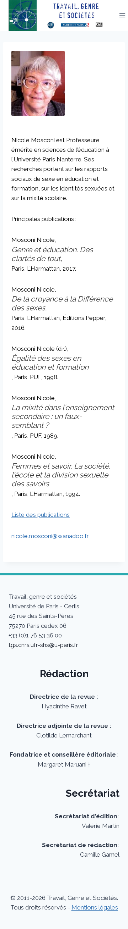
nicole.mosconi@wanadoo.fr (50, 536)
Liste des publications (40, 514)
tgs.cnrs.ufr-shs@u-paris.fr (43, 644)
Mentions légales (94, 907)
